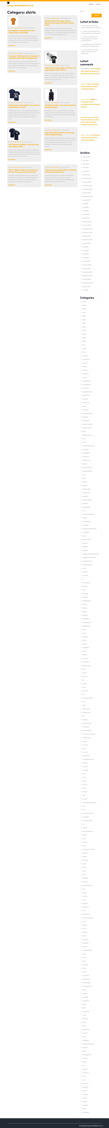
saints (84, 936)
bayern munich (87, 428)
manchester (86, 755)
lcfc (84, 701)
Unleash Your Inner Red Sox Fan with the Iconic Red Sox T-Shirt (24, 106)
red (84, 921)
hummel (85, 658)
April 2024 (86, 257)
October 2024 (87, 236)
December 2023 (87, 272)
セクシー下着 (85, 84)
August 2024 (86, 243)
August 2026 (86, 157)
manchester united (88, 759)
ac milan (85, 356)
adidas (85, 366)
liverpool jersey (87, 730)
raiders (85, 896)
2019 (84, 330)
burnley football (87, 471)
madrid (85, 741)
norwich (85, 842)
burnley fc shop (87, 467)
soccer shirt (86, 975)
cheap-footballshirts (16, 28)
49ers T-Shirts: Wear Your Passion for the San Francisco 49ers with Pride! (23, 171)
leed (84, 705)
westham (85, 1087)
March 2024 (86, 261)
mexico (85, 784)
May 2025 (86, 211)
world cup (85, 1105)
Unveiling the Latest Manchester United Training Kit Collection (90, 86)
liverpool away (87, 723)
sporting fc (86, 1000)
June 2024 (86, 250)
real (84, 910)
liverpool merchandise (89, 734)
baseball (85, 417)
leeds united (86, 709)
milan (84, 788)
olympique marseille (88, 849)
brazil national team (88, 446)
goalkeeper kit (87, 622)
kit (83, 694)
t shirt (84, 1015)
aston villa (86, 388)
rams (84, 900)
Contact (98, 4)
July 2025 (85, 203)
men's (84, 777)
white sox (85, 1094)
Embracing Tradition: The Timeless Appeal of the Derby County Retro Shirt (89, 38)
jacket (85, 673)
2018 (84, 327)
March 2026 (86, 175)
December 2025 (87, 185)
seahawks (85, 943)
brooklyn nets (87, 460)
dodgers (85, 546)
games (85, 611)
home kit (85, 637)
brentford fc (86, 453)
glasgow (85, 615)
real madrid (86, 914)
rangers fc (86, 907)
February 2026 (87, 178)
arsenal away (87, 381)
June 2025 (86, 207)
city (84, 510)
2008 (84, 305)
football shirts (87, 601)
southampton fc (87, 986)
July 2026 (85, 160)
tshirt (84, 1051)
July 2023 (85, 290)
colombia (85, 525)
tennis (84, 1022)
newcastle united (87, 820)
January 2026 (87, 182)
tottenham (86, 1040)
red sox (85, 925)
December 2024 (87, 229)
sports (84, 1004)
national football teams (89, 802)
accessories (86, 359)
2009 (84, 309)
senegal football (87, 950)
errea (84, 568)
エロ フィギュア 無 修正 (88, 99)
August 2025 (86, 200)
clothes (85, 518)
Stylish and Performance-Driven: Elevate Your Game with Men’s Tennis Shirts (59, 23)
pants (84, 867)
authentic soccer (87, 392)
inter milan (86, 662)
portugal (85, 878)
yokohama (86, 1112)
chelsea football (87, 500)
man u (84, 748)
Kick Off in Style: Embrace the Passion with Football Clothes (60, 134)
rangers (85, 903)
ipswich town (86, 665)
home (84, 633)
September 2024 (88, 239)
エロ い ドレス (85, 135)
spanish (85, 993)
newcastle (86, 817)
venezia (85, 1069)
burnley (85, 464)
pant (84, 864)
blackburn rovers (87, 435)
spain (84, 990)
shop (84, 961)
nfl (83, 824)
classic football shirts (89, 514)
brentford (86, 449)
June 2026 (86, 164)
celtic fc (85, 482)
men (84, 773)
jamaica (85, 676)
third (84, 1026)
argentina (86, 374)
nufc (84, 846)
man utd (85, 752)
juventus (85, 691)
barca (84, 406)
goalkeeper (86, 619)
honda (85, 640)
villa (84, 1076)
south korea (86, 979)
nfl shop (85, 827)
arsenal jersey (87, 384)
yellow (84, 1109)
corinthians (86, 532)
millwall (85, 791)
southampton (87, 982)
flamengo (85, 593)
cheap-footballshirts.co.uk (20, 5)
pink (84, 874)
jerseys (85, 683)
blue (84, 438)
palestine (85, 860)
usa (84, 1065)
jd (83, 680)
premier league (87, 885)
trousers (85, 1047)
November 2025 (87, 189)
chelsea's (85, 503)
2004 (84, 301)
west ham (85, 1083)
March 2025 (86, 218)
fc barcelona (86, 582)
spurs (84, 1008)
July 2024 (85, 247)
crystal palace (87, 539)
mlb (84, 795)
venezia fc (86, 1072)
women (85, 1101)
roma (84, 928)
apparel (85, 370)
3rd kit (85, 348)
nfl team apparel (87, 831)
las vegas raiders (87, 698)
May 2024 (86, 254)
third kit (85, 1033)
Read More (12, 45)
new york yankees (88, 813)
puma (84, 892)
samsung (85, 939)
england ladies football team (91, 554)
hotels (84, 651)
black (84, 431)
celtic (84, 478)
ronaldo (85, 932)
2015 (84, 320)
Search (82, 11)
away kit (85, 399)
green (84, 629)
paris (84, 871)
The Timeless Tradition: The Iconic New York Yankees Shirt (24, 145)
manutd (85, 766)
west (84, 1080)
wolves (85, 1098)
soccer (85, 972)
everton (85, 572)
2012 (84, 316)
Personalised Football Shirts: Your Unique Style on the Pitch (22, 32)
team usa (85, 1018)
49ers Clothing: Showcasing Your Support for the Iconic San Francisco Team (90, 71)
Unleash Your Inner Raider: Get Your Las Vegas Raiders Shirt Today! (60, 69)
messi (84, 781)
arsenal (85, 377)
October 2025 (87, 193)
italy (84, 669)
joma (84, 687)
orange (85, 853)
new (84, 810)
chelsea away (87, 489)
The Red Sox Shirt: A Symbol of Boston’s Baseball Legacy (60, 106)
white (84, 1091)
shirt (84, 954)
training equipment (88, 1044)
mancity (85, 763)
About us (91, 4)
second (85, 946)
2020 (84, 334)
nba (84, 806)
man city (85, 745)
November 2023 (87, 275)
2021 (84, 338)
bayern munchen (87, 424)
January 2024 (87, 268)
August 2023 (86, 286)
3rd (84, 345)
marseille (85, 770)
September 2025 (87, 196)
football (85, 597)
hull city (85, 655)
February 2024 (87, 265)
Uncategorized (87, 1055)
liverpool (85, 719)
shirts (84, 957)
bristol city (86, 456)
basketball (86, 420)
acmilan (85, 363)
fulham (85, 608)
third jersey (86, 1029)
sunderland (86, 1011)
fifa (84, 590)
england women (87, 561)
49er (84, 352)
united (85, 1062)
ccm (84, 474)
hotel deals (86, 647)
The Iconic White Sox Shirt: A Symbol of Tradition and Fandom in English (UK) (24, 57)
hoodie (85, 644)
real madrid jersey (88, 918)
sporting (85, 997)
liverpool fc (86, 727)
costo (84, 536)
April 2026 (86, 171)
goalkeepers (86, 626)
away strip (86, 402)
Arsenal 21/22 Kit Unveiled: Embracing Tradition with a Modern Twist (89, 51)
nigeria (85, 835)
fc (83, 579)
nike (84, 838)
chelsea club (86, 492)
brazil (84, 442)
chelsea (85, 485)
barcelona (86, 410)
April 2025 (86, 214)
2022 (84, 341)
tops (84, 1036)
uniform (85, 1058)
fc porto (85, 586)
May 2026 (86, 167)
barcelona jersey (87, 413)
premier (85, 882)
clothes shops (86, 521)
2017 (84, 323)
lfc (83, 716)
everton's (85, 575)
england (85, 550)
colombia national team (89, 528)
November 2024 (87, 232)
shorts (84, 968)
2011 (84, 312)
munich (85, 799)
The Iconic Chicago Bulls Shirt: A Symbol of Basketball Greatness (60, 171)
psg (84, 889)
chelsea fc (85, 496)
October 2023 (87, 279)
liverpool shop (87, 737)
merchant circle (86, 117)
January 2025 (87, 225)
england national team (89, 557)
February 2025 (87, 221)
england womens (87, 565)
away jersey (86, 395)
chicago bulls (86, 507)
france (85, 604)
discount (85, 543)
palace (85, 856)
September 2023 (87, 283)
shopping (85, 964)
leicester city (86, 712)
